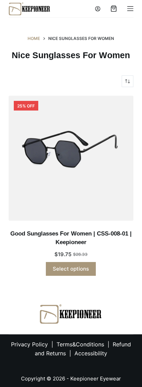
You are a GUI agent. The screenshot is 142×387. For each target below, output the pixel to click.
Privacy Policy (29, 344)
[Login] (97, 8)
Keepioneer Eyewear (95, 378)
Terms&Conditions (81, 344)
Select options (71, 268)
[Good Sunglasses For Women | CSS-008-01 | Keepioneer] (71, 158)
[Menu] (130, 9)
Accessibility (90, 353)
